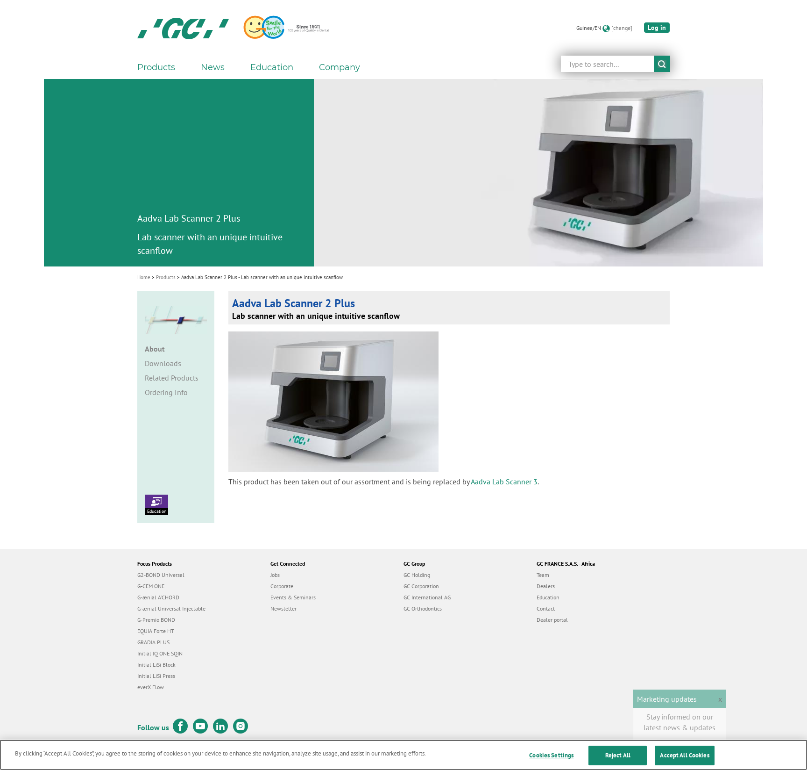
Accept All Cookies (684, 755)
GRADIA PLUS (153, 642)
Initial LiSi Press (156, 675)
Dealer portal (552, 619)
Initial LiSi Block (156, 664)
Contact (546, 608)
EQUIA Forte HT (155, 630)
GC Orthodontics (423, 608)
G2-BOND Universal (160, 574)
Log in (657, 27)
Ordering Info (166, 392)
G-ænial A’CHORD (158, 597)
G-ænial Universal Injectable (171, 608)
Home (143, 277)
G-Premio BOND (156, 619)
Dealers (546, 586)
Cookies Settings (551, 755)
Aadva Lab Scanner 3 (504, 481)
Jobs (275, 574)
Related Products (171, 377)
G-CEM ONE (150, 586)
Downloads (163, 363)
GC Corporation (421, 586)
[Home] (183, 28)
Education (156, 511)
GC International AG (427, 597)
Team (543, 574)
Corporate (281, 586)
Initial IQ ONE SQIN (160, 653)
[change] (621, 27)
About (155, 348)
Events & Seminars (293, 597)
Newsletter (283, 608)
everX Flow (150, 687)
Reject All (617, 755)
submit (662, 64)
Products (166, 277)
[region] (403, 755)
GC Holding (417, 574)
